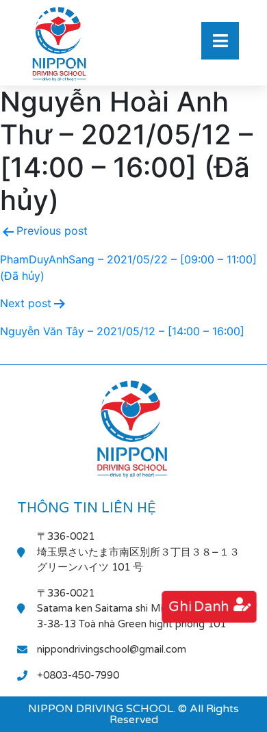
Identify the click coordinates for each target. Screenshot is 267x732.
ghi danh (199, 606)
